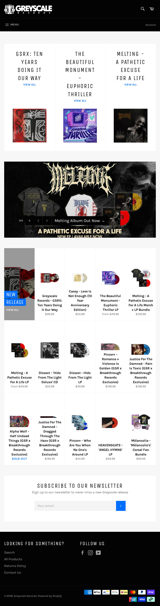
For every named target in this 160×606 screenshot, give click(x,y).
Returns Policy (15, 566)
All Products (13, 559)
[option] (80, 200)
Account (151, 24)
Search (9, 552)
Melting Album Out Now (80, 220)
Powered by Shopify (50, 595)
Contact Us (12, 572)
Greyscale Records (25, 595)
